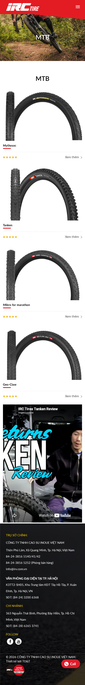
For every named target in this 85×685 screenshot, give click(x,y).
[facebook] (10, 641)
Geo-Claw (9, 384)
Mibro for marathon (16, 305)
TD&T (26, 661)
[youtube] (18, 641)
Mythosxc (9, 145)
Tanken (7, 225)
